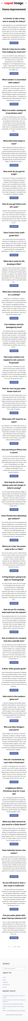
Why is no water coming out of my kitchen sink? (13, 1007)
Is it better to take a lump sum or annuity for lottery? (14, 996)
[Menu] (2, 3)
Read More (14, 43)
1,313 (14, 946)
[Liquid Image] (14, 3)
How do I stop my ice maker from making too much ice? (14, 1000)
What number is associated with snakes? (13, 1004)
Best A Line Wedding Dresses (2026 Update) (14, 1010)
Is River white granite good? (14, 669)
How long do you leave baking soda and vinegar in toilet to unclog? (14, 485)
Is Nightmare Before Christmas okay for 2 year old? (14, 791)
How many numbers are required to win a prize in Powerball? (14, 360)
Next (18, 946)
